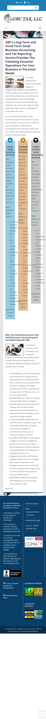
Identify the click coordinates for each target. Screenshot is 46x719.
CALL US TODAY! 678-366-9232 (32, 527)
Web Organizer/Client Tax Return (32, 512)
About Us (9, 488)
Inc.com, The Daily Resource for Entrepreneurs (10, 585)
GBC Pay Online (32, 503)
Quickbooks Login (33, 520)
